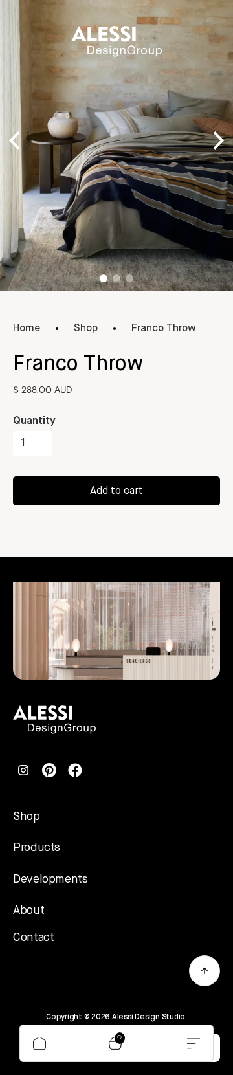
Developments (50, 879)
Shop (86, 329)
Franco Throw (163, 329)
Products (36, 848)
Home (26, 329)
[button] (117, 1043)
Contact (33, 938)
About (28, 910)
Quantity (34, 421)
